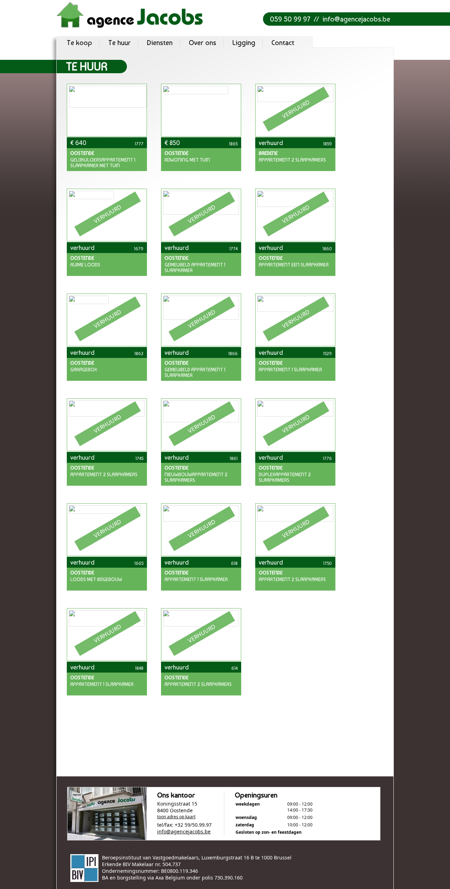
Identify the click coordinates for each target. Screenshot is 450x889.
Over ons (202, 42)
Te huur (119, 42)
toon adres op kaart (176, 817)
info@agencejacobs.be (356, 19)
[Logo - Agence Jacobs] (130, 14)
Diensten (160, 42)
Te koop (79, 42)
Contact (282, 42)
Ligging (243, 42)
